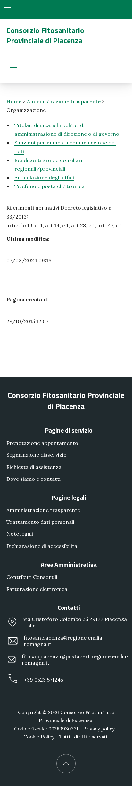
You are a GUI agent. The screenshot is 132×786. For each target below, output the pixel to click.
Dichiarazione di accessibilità (41, 545)
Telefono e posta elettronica (49, 186)
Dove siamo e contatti (33, 479)
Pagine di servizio (68, 430)
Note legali (19, 534)
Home (13, 101)
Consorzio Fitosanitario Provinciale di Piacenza (45, 35)
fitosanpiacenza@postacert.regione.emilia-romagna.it (75, 659)
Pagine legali (69, 497)
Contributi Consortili (31, 577)
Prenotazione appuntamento (42, 443)
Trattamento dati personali (40, 522)
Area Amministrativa (69, 564)
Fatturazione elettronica (36, 589)
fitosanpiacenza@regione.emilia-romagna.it (64, 641)
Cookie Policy (38, 737)
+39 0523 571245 (43, 679)
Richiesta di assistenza (34, 466)
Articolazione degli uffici (44, 177)
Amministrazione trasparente (64, 101)
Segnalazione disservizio (36, 455)
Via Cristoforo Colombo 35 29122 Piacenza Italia (75, 622)
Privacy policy (99, 729)
